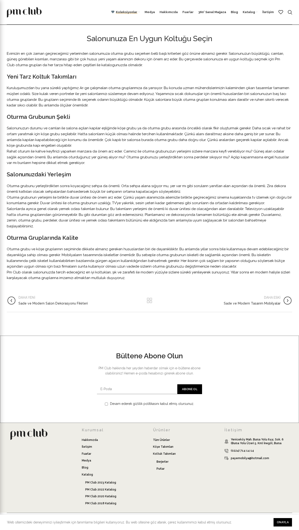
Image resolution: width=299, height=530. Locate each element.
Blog (85, 467)
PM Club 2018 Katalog (100, 503)
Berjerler (162, 461)
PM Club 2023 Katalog (100, 482)
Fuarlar (86, 453)
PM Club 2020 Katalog (100, 496)
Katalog (87, 474)
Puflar (160, 468)
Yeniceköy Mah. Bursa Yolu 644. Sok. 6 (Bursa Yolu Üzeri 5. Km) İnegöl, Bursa (257, 441)
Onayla (283, 522)
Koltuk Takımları (164, 453)
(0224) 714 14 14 (242, 450)
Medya (86, 460)
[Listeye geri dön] (149, 300)
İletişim (87, 446)
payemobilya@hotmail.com (250, 458)
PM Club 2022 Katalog (100, 489)
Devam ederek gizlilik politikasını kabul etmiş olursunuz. (151, 404)
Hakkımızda (90, 440)
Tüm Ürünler (161, 440)
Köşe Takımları (163, 446)
